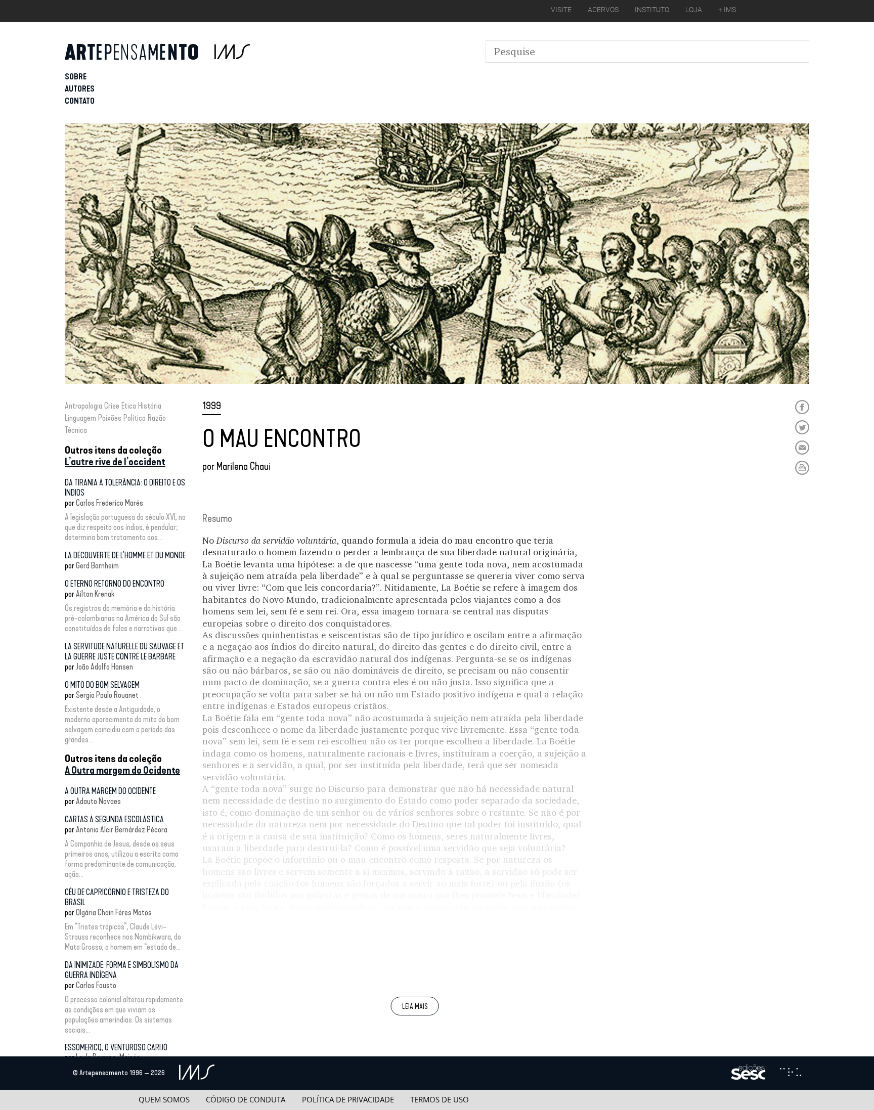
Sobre (75, 76)
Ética (128, 406)
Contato (80, 101)
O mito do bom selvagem (102, 685)
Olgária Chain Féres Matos (114, 912)
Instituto (652, 10)
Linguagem (80, 418)
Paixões (109, 418)
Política (134, 418)
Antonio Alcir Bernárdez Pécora (121, 829)
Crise (111, 406)
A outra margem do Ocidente (110, 791)
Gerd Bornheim (97, 565)
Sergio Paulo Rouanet (107, 695)
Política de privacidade (348, 1099)
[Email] (802, 447)
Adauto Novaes (98, 801)
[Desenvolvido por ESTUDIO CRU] (790, 1073)
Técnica (76, 430)
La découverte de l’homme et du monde (125, 555)
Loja (693, 10)
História (149, 406)
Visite (561, 10)
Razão (157, 418)
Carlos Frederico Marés (109, 503)
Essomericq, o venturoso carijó (116, 1047)
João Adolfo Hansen (104, 667)
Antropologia (83, 406)
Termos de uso (439, 1099)
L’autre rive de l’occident (115, 462)
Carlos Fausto (96, 985)
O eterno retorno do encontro (114, 584)
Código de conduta (245, 1099)
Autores (80, 89)
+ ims (727, 10)
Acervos (603, 10)
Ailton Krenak (95, 594)
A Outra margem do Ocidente (122, 770)
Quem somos (164, 1099)
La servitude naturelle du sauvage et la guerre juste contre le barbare (124, 651)
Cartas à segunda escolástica (114, 819)
